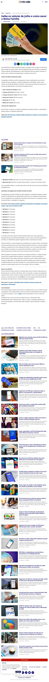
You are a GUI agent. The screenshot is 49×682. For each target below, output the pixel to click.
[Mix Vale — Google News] (33, 672)
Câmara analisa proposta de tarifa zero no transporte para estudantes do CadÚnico (31, 633)
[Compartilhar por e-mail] (30, 64)
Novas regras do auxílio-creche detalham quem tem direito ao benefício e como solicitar (32, 485)
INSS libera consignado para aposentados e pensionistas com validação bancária (31, 552)
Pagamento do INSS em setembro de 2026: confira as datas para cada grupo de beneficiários (33, 579)
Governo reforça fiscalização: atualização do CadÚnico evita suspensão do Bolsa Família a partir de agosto (32, 513)
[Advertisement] (24, 8)
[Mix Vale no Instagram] (33, 64)
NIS (39, 327)
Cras (34, 327)
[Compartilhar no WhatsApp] (21, 64)
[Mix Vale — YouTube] (29, 672)
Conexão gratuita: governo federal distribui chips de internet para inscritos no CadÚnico (33, 593)
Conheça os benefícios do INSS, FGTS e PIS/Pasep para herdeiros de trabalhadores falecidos (30, 166)
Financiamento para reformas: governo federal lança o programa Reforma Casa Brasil (32, 499)
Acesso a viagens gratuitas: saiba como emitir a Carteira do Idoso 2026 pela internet (32, 418)
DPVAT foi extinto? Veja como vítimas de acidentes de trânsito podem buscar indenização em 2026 (33, 607)
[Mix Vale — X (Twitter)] (23, 672)
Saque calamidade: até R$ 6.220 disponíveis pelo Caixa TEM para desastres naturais (32, 431)
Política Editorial (22, 667)
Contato (44, 667)
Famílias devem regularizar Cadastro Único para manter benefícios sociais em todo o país (33, 472)
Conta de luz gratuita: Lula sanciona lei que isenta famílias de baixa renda (33, 646)
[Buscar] (43, 2)
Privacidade (24, 669)
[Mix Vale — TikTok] (26, 672)
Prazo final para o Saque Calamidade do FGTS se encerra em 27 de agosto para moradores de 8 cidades (32, 446)
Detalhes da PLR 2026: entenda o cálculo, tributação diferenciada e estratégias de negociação (30, 352)
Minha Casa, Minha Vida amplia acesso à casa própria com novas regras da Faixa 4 (32, 620)
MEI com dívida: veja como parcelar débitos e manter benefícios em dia (32, 364)
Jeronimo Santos (6, 21)
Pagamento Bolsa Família (7, 330)
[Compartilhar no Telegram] (24, 64)
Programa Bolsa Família (40, 330)
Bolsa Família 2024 (9, 327)
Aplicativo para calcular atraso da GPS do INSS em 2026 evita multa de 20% (33, 337)
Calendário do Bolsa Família (23, 327)
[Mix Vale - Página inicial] (24, 2)
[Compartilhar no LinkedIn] (27, 64)
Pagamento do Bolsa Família (24, 330)
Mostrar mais (24, 660)
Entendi (18, 671)
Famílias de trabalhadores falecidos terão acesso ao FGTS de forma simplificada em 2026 (33, 378)
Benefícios (8, 13)
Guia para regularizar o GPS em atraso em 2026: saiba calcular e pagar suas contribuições (30, 155)
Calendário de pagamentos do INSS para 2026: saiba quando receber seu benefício (32, 566)
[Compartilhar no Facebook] (15, 64)
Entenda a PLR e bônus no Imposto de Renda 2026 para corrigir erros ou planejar (30, 143)
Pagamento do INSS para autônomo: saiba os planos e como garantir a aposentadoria (32, 391)
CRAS (20, 293)
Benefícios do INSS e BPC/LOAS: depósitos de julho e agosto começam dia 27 (33, 539)
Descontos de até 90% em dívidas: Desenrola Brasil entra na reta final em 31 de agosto (31, 458)
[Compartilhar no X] (18, 64)
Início (2, 13)
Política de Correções (35, 667)
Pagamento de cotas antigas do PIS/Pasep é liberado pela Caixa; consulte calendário (31, 526)
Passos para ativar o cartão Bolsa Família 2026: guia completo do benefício (32, 405)
